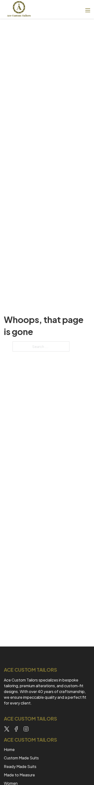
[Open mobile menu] (87, 10)
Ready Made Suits (20, 766)
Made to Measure (19, 774)
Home (9, 749)
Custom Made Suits (22, 757)
